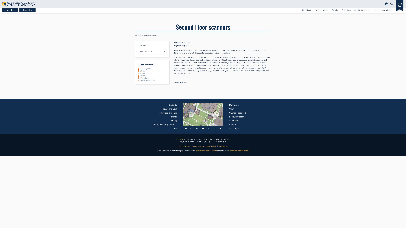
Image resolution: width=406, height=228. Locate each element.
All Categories (145, 69)
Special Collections (147, 80)
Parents (173, 117)
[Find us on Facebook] (220, 129)
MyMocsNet (234, 105)
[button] (391, 4)
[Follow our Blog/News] (191, 129)
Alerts (142, 73)
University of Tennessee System (206, 151)
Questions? (180, 139)
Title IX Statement (184, 146)
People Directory (237, 117)
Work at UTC (235, 125)
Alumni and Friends (168, 113)
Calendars (233, 121)
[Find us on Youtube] (203, 129)
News (184, 82)
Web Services (223, 146)
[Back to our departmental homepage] (186, 129)
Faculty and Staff (169, 109)
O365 (231, 109)
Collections (144, 78)
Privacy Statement (199, 146)
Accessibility (211, 146)
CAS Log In (234, 129)
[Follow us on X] (209, 129)
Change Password (237, 113)
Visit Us (9, 10)
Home (137, 35)
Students (173, 105)
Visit (175, 129)
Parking (173, 121)
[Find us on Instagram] (214, 129)
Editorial (143, 76)
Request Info (27, 10)
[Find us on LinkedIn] (197, 129)
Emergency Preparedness (165, 125)
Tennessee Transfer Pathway (239, 151)
